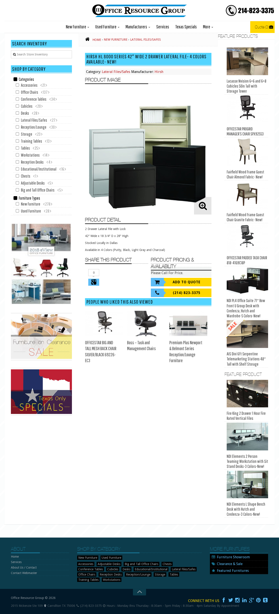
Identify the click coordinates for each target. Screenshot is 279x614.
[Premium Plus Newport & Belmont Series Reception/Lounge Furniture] (188, 323)
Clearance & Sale (230, 564)
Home (15, 556)
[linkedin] (244, 600)
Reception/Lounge (33, 127)
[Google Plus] (251, 600)
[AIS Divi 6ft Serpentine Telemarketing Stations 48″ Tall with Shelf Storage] (247, 334)
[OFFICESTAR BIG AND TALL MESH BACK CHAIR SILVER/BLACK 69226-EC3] (104, 323)
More (206, 26)
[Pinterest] (258, 600)
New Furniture (76, 26)
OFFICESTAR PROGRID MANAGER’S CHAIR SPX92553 (245, 131)
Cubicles (26, 106)
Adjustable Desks (33, 182)
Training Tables (31, 141)
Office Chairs (29, 92)
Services (162, 26)
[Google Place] (45, 605)
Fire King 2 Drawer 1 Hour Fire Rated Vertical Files (246, 416)
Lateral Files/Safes (116, 72)
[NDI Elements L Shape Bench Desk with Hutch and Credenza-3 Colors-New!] (247, 484)
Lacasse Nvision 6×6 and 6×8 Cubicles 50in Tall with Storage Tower (246, 85)
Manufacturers (136, 26)
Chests (25, 175)
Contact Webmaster (24, 573)
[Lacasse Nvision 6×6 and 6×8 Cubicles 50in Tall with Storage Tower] (247, 61)
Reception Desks (32, 161)
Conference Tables (33, 99)
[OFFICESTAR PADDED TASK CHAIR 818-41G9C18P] (247, 238)
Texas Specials (186, 26)
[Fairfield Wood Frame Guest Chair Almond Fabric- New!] (247, 152)
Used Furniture (105, 26)
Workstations (30, 154)
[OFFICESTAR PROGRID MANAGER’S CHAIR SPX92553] (247, 109)
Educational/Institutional (38, 168)
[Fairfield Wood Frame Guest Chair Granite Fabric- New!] (247, 195)
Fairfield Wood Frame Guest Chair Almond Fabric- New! (245, 174)
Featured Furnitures (233, 571)
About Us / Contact (24, 567)
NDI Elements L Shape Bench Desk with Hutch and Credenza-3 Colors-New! (246, 509)
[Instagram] (237, 600)
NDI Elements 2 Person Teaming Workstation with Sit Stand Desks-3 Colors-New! (247, 461)
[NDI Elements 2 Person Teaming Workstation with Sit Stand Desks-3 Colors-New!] (247, 436)
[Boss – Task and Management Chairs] (146, 323)
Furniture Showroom (233, 557)
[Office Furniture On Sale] (41, 359)
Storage (26, 134)
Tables (25, 147)
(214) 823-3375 (186, 293)
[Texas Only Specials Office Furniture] (41, 414)
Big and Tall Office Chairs (37, 189)
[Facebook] (223, 600)
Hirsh (159, 72)
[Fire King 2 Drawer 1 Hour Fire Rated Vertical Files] (247, 394)
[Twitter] (230, 600)
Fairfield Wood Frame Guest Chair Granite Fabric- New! (245, 217)
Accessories (29, 85)
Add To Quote (186, 282)
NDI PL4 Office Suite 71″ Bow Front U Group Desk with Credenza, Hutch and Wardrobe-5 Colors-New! (246, 308)
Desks (25, 113)
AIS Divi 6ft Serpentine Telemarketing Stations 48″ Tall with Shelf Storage (246, 359)
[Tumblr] (265, 600)
